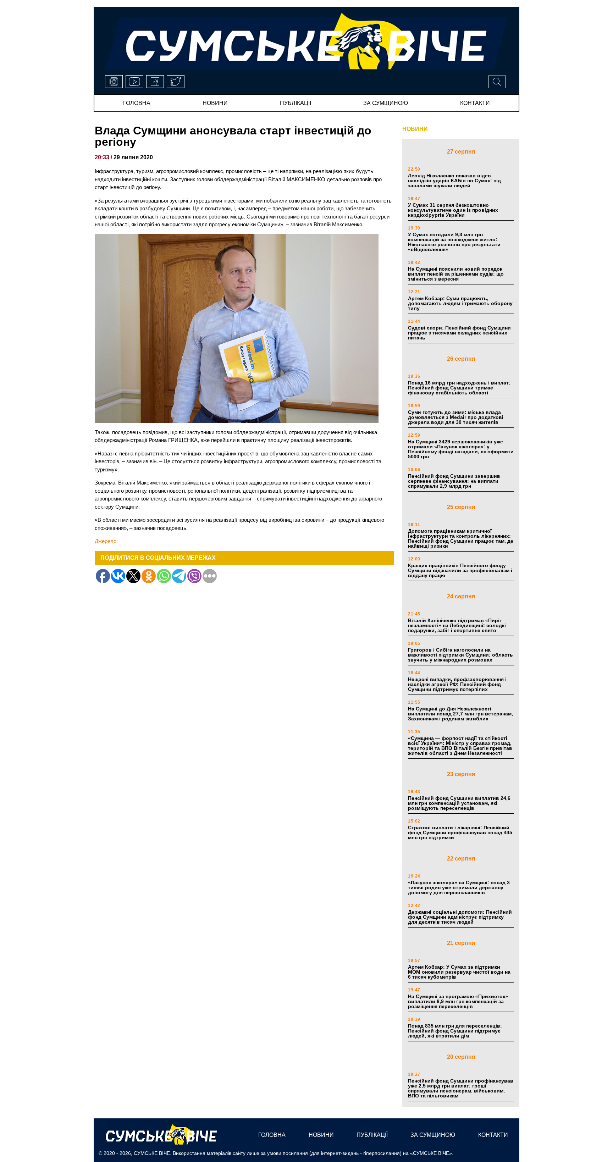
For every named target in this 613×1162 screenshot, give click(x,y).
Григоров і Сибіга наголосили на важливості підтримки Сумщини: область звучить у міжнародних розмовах (460, 655)
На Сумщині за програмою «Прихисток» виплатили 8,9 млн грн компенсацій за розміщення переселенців (458, 1001)
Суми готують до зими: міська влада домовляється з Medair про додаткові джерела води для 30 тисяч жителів (455, 417)
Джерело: (106, 541)
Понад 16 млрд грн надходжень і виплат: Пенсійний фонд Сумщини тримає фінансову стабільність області (459, 387)
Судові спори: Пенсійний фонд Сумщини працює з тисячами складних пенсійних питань (459, 333)
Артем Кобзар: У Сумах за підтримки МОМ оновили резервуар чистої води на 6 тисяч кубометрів (459, 972)
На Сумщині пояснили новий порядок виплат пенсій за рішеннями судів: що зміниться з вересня (456, 274)
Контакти (475, 103)
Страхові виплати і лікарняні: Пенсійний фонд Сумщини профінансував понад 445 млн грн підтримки (460, 832)
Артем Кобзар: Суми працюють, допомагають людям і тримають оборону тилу (460, 303)
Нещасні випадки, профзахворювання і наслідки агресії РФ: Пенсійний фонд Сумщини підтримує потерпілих (457, 684)
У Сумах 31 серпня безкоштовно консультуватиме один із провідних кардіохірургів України (453, 210)
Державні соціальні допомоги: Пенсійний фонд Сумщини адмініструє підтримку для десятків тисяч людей (460, 917)
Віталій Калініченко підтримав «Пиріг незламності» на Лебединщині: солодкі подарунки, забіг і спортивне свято (457, 625)
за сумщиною (385, 103)
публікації (295, 103)
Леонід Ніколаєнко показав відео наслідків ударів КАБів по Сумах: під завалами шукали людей (454, 180)
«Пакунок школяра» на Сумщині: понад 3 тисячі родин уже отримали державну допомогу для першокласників (459, 887)
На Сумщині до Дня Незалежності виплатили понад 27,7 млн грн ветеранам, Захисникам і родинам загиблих (460, 713)
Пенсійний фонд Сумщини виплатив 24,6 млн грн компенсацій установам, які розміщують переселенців (459, 803)
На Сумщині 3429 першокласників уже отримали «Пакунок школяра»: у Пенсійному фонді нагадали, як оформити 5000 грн (461, 449)
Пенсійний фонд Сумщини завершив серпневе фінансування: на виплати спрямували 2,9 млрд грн (454, 481)
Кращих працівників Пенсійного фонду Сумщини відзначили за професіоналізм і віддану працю (460, 570)
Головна (136, 103)
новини (215, 103)
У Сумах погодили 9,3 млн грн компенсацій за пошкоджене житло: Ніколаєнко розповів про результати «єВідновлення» (454, 242)
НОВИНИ (415, 129)
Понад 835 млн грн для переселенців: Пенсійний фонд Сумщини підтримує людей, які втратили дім (455, 1031)
